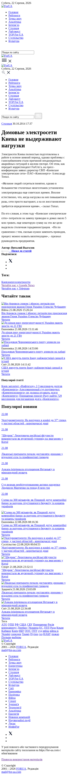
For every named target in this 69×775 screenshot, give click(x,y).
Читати (5, 319)
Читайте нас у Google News (17, 285)
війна (46, 630)
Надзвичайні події (19, 720)
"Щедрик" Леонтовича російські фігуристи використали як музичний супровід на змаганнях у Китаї (32, 573)
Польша (6, 637)
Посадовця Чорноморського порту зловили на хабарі (33, 351)
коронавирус (9, 627)
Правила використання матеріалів (21, 759)
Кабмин (6, 630)
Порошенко (40, 624)
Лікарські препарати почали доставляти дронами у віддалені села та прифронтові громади (32, 594)
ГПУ (34, 630)
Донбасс (23, 627)
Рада (53, 627)
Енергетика (15, 665)
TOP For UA (15, 34)
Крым (60, 627)
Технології (14, 707)
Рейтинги (14, 15)
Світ (11, 688)
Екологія (13, 713)
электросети (23, 282)
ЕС (41, 627)
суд (40, 630)
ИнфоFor (13, 726)
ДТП (47, 627)
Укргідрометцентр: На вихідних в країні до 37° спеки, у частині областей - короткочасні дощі (34, 549)
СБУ (29, 624)
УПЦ (11, 624)
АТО (4, 624)
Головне (13, 12)
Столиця (13, 28)
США (22, 624)
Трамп (26, 634)
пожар (55, 634)
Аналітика (14, 21)
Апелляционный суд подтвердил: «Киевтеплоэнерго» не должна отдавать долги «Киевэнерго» (30, 392)
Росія (51, 624)
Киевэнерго (8, 282)
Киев (15, 630)
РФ (17, 624)
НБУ (21, 630)
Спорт (12, 701)
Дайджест (14, 31)
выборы (16, 637)
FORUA (21, 646)
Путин (34, 634)
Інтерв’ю (13, 25)
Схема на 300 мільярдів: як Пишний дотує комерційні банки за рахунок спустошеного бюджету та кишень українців (33, 528)
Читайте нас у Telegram (15, 288)
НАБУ (47, 634)
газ (40, 634)
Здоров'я (13, 704)
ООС (28, 630)
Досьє (12, 723)
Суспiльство (15, 37)
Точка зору (15, 18)
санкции (16, 634)
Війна (12, 697)
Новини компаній (19, 717)
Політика (14, 694)
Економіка (14, 691)
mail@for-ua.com (11, 650)
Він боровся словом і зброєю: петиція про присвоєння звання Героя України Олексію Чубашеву (34, 315)
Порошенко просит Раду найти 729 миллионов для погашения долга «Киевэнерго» (31, 397)
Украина (33, 627)
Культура (13, 41)
